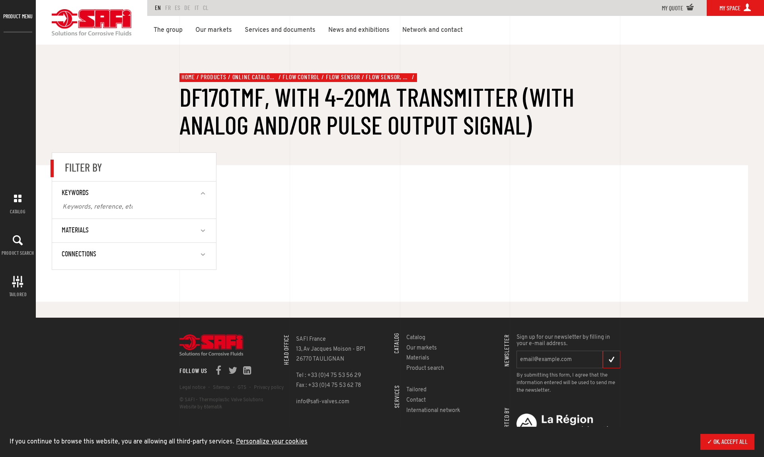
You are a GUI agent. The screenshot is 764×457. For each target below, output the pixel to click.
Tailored (18, 294)
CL (206, 8)
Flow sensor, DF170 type (388, 77)
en (158, 8)
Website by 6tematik (200, 407)
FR (168, 8)
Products (213, 77)
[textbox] (97, 207)
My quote (673, 8)
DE (187, 8)
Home (188, 77)
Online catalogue (254, 77)
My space (730, 8)
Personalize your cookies (272, 442)
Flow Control (301, 77)
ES (177, 8)
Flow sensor (343, 77)
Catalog (17, 211)
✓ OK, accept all (727, 442)
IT (197, 8)
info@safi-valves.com (322, 402)
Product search (18, 253)
